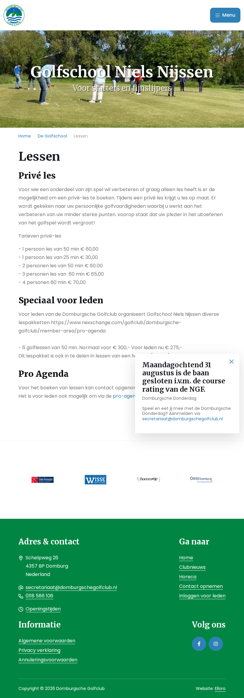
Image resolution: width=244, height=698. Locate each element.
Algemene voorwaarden (46, 640)
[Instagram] (216, 644)
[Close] (231, 362)
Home (24, 136)
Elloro (220, 688)
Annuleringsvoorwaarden (47, 659)
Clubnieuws (192, 567)
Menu (228, 15)
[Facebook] (199, 644)
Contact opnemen (201, 586)
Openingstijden (43, 608)
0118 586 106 (39, 595)
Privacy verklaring (39, 650)
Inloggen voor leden (202, 595)
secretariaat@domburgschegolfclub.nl (182, 419)
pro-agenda (127, 396)
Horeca (187, 576)
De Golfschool (52, 136)
